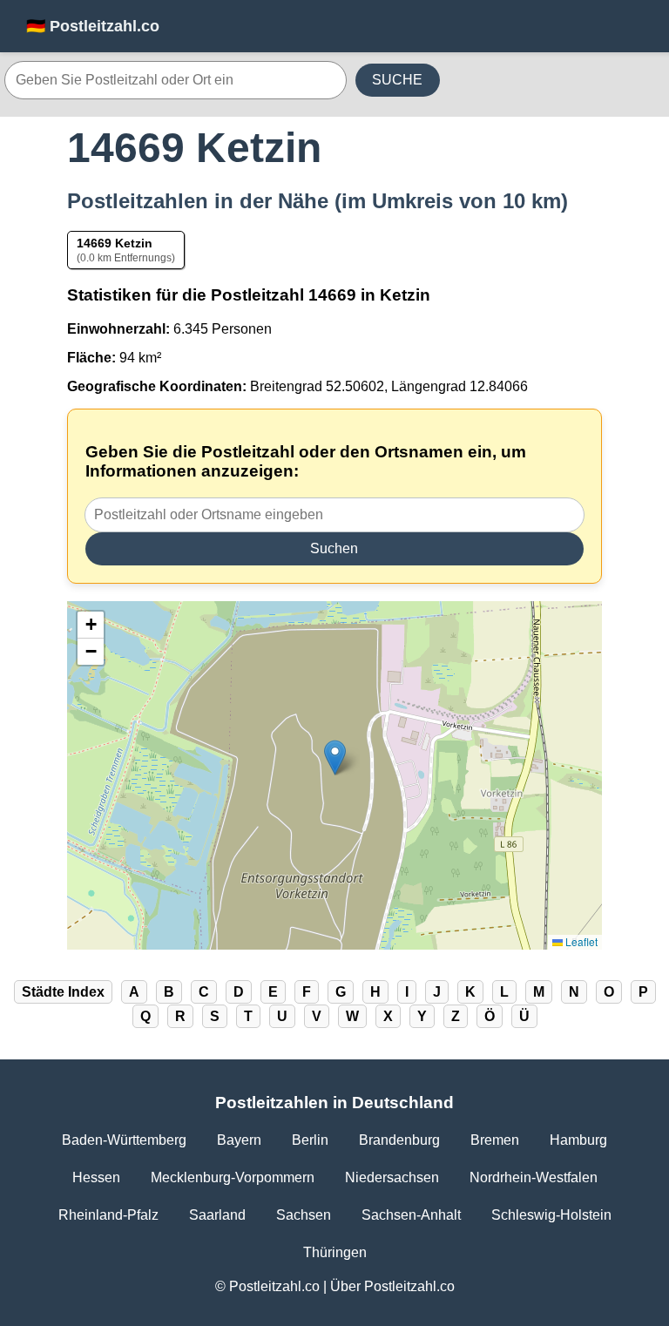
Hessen (96, 1177)
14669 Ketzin (114, 243)
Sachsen (303, 1215)
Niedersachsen (392, 1177)
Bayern (239, 1140)
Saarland (217, 1215)
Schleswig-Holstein (551, 1215)
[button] (335, 757)
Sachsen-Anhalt (411, 1215)
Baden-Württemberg (124, 1140)
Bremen (494, 1140)
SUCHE (397, 79)
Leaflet (580, 941)
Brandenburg (399, 1140)
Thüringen (335, 1252)
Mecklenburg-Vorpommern (232, 1177)
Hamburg (578, 1140)
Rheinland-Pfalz (108, 1215)
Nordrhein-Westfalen (534, 1177)
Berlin (310, 1140)
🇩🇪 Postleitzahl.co (92, 26)
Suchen (334, 548)
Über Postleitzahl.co (392, 1286)
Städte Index (63, 991)
